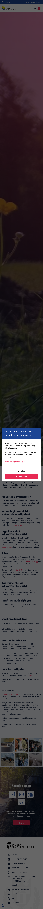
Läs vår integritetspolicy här (15, 462)
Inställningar (21, 471)
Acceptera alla (21, 477)
